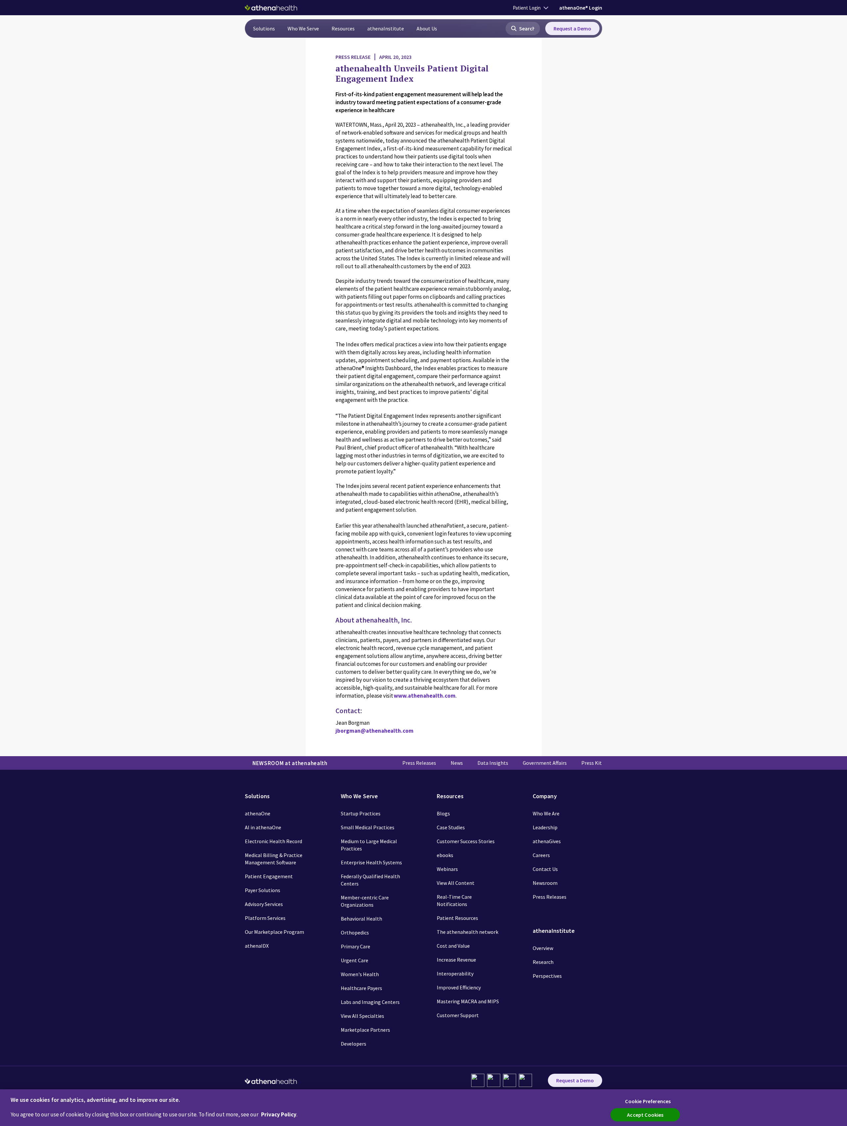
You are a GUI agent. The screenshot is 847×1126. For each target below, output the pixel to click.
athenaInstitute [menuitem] (385, 28)
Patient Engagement (269, 876)
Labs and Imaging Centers (370, 1002)
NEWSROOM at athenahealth (290, 763)
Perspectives (547, 976)
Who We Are (546, 813)
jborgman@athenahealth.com (374, 730)
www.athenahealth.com (425, 695)
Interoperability (455, 973)
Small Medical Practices (367, 827)
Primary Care (355, 946)
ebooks (445, 855)
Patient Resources (457, 918)
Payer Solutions (262, 890)
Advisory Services (264, 904)
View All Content (455, 883)
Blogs (443, 813)
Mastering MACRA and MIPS (468, 1001)
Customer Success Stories (466, 841)
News (457, 762)
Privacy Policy (278, 1114)
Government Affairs (545, 762)
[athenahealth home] (271, 8)
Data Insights (492, 762)
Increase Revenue (456, 959)
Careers (541, 855)
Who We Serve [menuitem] (303, 28)
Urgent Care (354, 960)
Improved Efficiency (459, 987)
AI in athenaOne (263, 827)
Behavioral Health (361, 918)
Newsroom (545, 883)
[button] (523, 28)
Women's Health (360, 974)
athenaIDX (257, 945)
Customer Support (458, 1015)
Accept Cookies (645, 1114)
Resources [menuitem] (343, 28)
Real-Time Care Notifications (454, 900)
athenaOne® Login (580, 7)
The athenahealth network (467, 932)
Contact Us (545, 869)
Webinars (447, 869)
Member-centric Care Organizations (365, 901)
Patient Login (527, 8)
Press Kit (591, 762)
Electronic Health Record (273, 841)
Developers (353, 1043)
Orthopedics (355, 932)
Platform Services (265, 918)
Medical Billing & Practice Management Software (273, 859)
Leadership (545, 827)
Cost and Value (453, 945)
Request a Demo (572, 28)
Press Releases (419, 762)
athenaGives (547, 841)
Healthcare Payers (361, 988)
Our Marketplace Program (274, 932)
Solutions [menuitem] (264, 28)
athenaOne (257, 813)
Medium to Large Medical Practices (369, 845)
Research (543, 962)
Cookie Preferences (648, 1101)
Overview (543, 948)
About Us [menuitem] (427, 28)
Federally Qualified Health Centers (370, 880)
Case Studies (451, 827)
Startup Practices (360, 813)
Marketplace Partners (365, 1029)
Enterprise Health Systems (371, 862)
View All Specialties (362, 1016)
